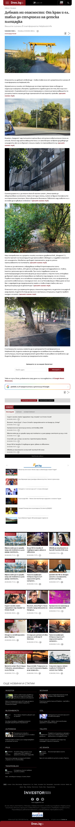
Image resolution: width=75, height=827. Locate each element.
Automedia (10, 729)
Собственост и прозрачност (40, 808)
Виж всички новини (37, 456)
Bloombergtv (12, 711)
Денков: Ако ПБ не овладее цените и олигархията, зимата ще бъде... (58, 577)
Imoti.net (62, 784)
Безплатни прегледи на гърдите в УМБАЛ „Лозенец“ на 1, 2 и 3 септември (17, 758)
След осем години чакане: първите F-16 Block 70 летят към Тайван (58, 668)
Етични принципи (21, 808)
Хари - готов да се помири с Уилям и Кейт (17, 776)
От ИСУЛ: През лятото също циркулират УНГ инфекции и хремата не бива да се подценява (24, 753)
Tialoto (43, 729)
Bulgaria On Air (27, 784)
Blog (25, 787)
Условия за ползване (52, 806)
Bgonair (44, 691)
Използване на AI (56, 809)
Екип (12, 806)
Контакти (19, 806)
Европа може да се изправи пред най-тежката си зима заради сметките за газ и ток (37, 433)
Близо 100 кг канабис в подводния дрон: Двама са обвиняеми (28, 444)
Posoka (41, 787)
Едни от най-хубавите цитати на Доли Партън (54, 758)
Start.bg (29, 787)
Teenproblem (12, 766)
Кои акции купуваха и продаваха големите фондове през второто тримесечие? (17, 721)
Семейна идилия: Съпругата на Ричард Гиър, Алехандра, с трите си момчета (53, 740)
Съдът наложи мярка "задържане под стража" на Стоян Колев (29, 417)
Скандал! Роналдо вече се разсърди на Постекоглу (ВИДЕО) (35, 508)
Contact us (64, 819)
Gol (41, 711)
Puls (7, 747)
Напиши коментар (29, 400)
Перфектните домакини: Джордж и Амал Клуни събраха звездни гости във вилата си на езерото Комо (58, 734)
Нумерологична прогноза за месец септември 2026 (25, 428)
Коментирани (29, 412)
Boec (44, 787)
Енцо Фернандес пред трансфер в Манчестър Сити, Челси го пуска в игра (38, 479)
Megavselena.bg (51, 787)
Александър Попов (10, 33)
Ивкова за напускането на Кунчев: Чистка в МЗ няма (25, 450)
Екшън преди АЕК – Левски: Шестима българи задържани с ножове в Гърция (39, 498)
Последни (10, 412)
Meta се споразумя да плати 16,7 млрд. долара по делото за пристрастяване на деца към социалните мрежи (19, 702)
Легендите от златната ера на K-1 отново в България (33, 489)
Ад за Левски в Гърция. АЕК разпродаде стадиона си (33, 518)
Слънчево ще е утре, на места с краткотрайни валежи (27, 439)
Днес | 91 (39, 2)
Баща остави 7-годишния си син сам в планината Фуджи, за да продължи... (37, 668)
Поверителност (37, 806)
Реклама (27, 806)
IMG (5, 784)
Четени (19, 412)
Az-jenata (44, 747)
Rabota (67, 784)
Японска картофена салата (56, 751)
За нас (7, 806)
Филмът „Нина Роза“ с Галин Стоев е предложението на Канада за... (37, 608)
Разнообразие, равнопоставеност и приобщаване (30, 809)
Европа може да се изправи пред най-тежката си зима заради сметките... (14, 550)
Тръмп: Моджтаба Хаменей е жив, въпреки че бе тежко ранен (58, 695)
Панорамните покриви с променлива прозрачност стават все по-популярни (24, 734)
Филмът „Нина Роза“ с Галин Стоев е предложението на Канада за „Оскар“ (33, 422)
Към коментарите (46, 400)
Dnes (13, 784)
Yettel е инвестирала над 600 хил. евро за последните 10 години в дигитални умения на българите (24, 696)
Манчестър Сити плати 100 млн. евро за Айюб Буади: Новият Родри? (37, 469)
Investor (9, 691)
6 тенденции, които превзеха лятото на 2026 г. (23, 770)
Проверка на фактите (60, 808)
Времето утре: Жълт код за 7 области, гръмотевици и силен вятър (15, 668)
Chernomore (35, 787)
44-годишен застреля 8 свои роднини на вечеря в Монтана (37, 637)
